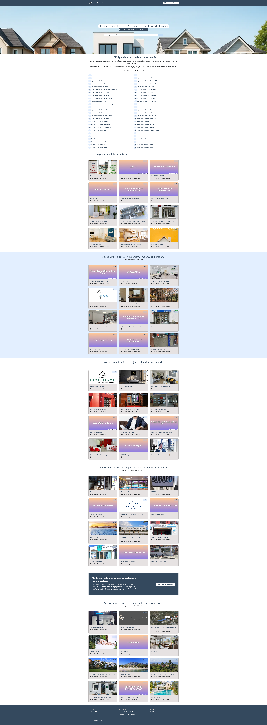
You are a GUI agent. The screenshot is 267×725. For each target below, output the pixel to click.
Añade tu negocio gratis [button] (171, 3)
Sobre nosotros (92, 711)
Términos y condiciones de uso (127, 711)
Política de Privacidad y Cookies (127, 714)
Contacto (152, 711)
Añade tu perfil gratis (94, 713)
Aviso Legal (122, 713)
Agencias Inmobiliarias (98, 3)
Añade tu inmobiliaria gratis (165, 584)
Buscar (160, 35)
